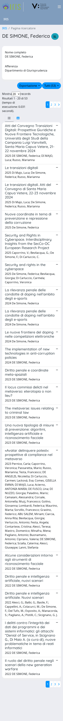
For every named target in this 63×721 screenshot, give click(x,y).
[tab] (9, 118)
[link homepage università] (40, 7)
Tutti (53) (50, 86)
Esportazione (28, 86)
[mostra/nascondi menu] (59, 7)
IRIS (4, 28)
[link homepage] (12, 7)
